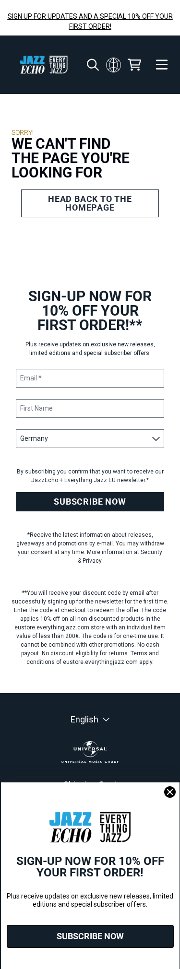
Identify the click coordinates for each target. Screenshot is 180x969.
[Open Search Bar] (92, 64)
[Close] (170, 792)
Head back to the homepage (90, 203)
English (84, 719)
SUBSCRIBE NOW (90, 501)
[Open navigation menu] (161, 65)
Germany (113, 64)
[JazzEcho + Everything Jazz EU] (43, 65)
